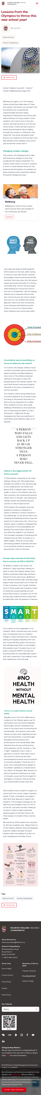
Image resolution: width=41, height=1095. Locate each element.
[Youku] (15, 1034)
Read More (9, 217)
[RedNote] (9, 1035)
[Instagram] (21, 1034)
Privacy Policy (6, 982)
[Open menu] (37, 3)
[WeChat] (3, 1034)
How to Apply (6, 969)
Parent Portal (6, 995)
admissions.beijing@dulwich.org (13, 942)
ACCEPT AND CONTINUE (14, 1090)
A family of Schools (29, 971)
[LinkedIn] (3, 1041)
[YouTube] (33, 1034)
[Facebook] (27, 1034)
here (7, 1055)
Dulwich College (27, 981)
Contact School (7, 975)
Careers (4, 988)
